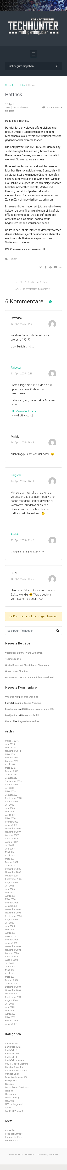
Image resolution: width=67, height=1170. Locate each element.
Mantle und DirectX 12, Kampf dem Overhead (29, 677)
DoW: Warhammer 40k (16, 1077)
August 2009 (11, 784)
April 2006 (10, 896)
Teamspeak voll (13, 659)
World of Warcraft (14, 1111)
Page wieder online (28, 721)
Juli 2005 (9, 923)
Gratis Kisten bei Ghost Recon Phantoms (27, 665)
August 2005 (11, 919)
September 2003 (13, 997)
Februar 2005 (11, 939)
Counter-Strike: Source (16, 1070)
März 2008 (10, 818)
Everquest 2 (11, 1080)
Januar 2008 (11, 825)
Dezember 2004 (13, 946)
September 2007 (13, 838)
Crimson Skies (12, 1073)
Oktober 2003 (12, 993)
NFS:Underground (14, 1104)
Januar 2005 (11, 943)
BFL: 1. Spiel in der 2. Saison (35, 282)
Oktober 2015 (12, 741)
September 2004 (13, 956)
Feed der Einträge (14, 1133)
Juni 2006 (10, 889)
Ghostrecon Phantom (16, 671)
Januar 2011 (11, 774)
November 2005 (13, 912)
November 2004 (13, 950)
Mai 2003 (9, 1010)
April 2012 (10, 764)
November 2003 (13, 990)
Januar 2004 (11, 983)
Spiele (8, 1107)
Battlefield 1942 (12, 1047)
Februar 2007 (11, 862)
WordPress (53, 1154)
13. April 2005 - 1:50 (21, 324)
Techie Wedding (29, 696)
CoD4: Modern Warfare (16, 1063)
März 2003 (10, 1017)
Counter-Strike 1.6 (14, 1067)
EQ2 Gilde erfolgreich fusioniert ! (32, 288)
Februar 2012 (11, 771)
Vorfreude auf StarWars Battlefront (24, 653)
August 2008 (11, 801)
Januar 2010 (11, 778)
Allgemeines (11, 1043)
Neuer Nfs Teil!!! (30, 715)
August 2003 (11, 1000)
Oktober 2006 (12, 875)
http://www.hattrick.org (24, 411)
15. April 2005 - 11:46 (22, 540)
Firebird (15, 534)
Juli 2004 (9, 963)
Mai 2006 (9, 892)
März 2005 (10, 936)
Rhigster (9, 110)
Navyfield (9, 1100)
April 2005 (10, 933)
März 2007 (10, 858)
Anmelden (10, 1130)
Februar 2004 (11, 980)
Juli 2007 (9, 845)
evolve (11, 1154)
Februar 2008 (11, 821)
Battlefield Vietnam (14, 1060)
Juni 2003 (10, 1007)
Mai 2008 (9, 811)
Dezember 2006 (13, 869)
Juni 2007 (10, 848)
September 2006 (13, 879)
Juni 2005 (10, 926)
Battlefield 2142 (12, 1053)
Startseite (9, 85)
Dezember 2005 (13, 909)
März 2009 (10, 791)
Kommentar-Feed (13, 1137)
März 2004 (10, 977)
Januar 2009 (11, 794)
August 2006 (11, 882)
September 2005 (13, 916)
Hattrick (21, 85)
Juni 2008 (10, 808)
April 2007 (10, 855)
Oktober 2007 (12, 835)
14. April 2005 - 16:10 (22, 481)
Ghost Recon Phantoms (17, 1087)
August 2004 (11, 960)
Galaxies (9, 1084)
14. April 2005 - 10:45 (22, 442)
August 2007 (11, 842)
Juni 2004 (10, 966)
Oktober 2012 (12, 761)
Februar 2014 (11, 757)
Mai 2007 (9, 852)
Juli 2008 (9, 805)
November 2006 (13, 872)
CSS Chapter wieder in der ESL (37, 709)
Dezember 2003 (13, 987)
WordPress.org (12, 1140)
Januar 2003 (11, 1024)
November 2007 (13, 831)
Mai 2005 (9, 929)
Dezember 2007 (13, 828)
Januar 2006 (11, 906)
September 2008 (13, 798)
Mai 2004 (9, 970)
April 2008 (10, 815)
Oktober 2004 (12, 953)
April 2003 (10, 1014)
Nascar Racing (12, 1097)
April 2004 (10, 973)
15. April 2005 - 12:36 (22, 579)
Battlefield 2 (11, 1050)
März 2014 (10, 754)
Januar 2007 (11, 865)
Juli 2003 (9, 1003)
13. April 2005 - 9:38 (21, 373)
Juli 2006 (9, 885)
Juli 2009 (9, 788)
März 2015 (10, 747)
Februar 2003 (11, 1020)
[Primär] (33, 54)
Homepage (10, 1094)
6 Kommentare (54, 107)
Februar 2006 (11, 902)
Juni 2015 (10, 744)
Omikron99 (11, 696)
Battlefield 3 (11, 1057)
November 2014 (13, 751)
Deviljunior (11, 709)
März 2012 (10, 768)
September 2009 (13, 781)
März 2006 (10, 899)
